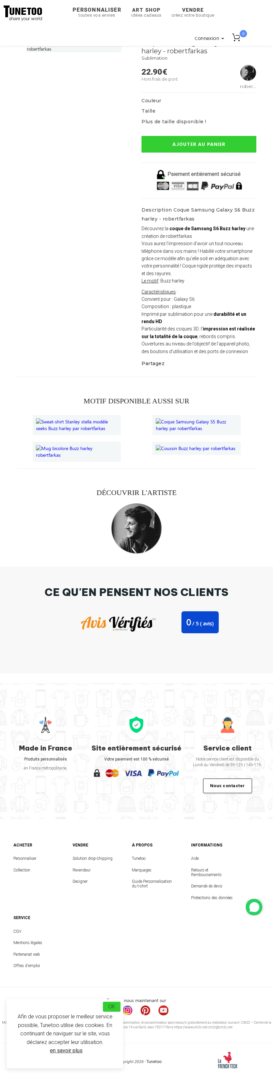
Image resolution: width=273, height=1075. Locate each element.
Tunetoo (138, 858)
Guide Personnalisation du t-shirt (152, 883)
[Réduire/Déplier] (254, 907)
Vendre (192, 12)
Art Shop (146, 12)
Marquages (141, 870)
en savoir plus (66, 1050)
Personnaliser (97, 12)
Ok (111, 1006)
